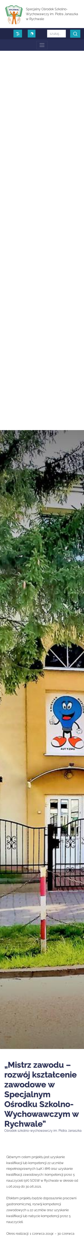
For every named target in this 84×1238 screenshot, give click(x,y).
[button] (75, 34)
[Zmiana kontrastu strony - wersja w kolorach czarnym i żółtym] (31, 33)
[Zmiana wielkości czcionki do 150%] (17, 33)
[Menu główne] (42, 45)
